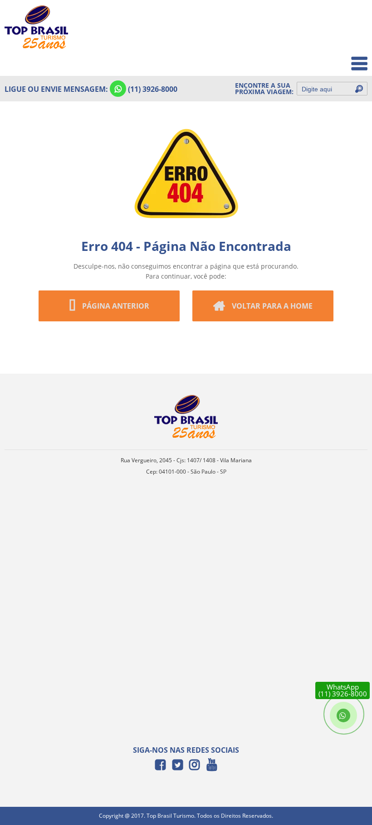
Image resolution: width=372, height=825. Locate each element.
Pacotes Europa (337, 59)
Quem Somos (341, 39)
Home (352, 19)
